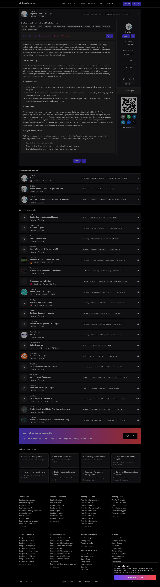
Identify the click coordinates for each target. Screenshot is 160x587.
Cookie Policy (137, 572)
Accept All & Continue (135, 577)
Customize (135, 582)
